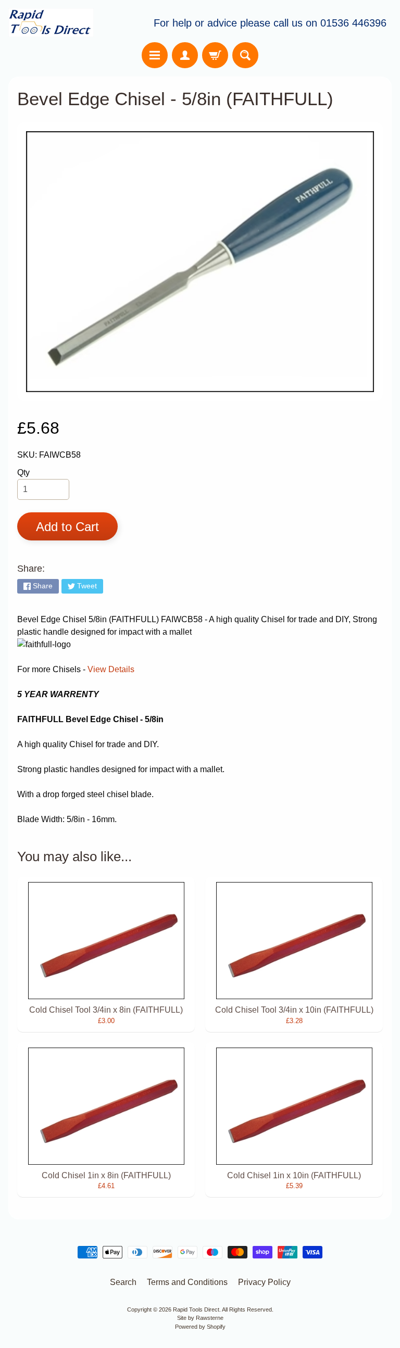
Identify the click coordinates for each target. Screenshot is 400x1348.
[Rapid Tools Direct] (51, 22)
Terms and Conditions (187, 1282)
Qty (23, 472)
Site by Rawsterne (200, 1318)
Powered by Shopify (200, 1327)
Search (123, 1282)
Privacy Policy (264, 1282)
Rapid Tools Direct (196, 1309)
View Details (111, 669)
